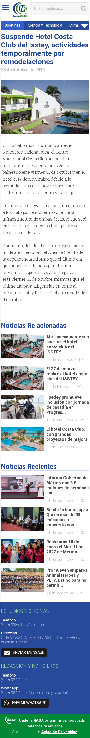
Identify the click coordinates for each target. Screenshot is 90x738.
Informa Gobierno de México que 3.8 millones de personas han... (67, 485)
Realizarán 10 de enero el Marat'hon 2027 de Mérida (65, 546)
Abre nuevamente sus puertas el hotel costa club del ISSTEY (67, 344)
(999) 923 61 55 (14, 624)
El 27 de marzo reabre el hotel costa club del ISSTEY (66, 373)
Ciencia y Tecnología (45, 25)
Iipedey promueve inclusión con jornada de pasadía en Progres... (67, 405)
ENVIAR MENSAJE (28, 652)
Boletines (13, 25)
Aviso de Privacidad (59, 732)
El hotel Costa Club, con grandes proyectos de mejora (67, 434)
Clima (74, 25)
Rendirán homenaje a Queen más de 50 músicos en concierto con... (67, 517)
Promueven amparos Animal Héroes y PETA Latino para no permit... (66, 578)
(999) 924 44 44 (14, 679)
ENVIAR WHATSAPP (29, 703)
